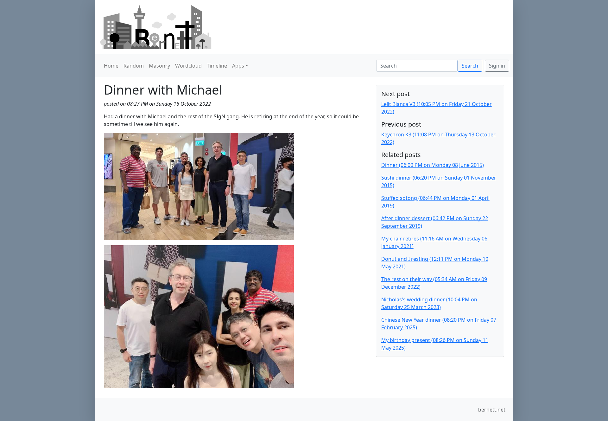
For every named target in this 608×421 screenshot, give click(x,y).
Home (111, 65)
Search (470, 65)
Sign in (497, 65)
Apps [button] (238, 65)
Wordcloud (188, 65)
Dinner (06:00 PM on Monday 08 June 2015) (432, 164)
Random (134, 65)
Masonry (159, 65)
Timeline (217, 65)
